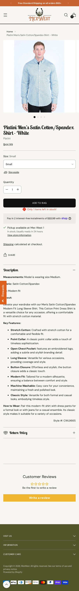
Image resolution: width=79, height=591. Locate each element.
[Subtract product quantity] (6, 189)
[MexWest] (39, 15)
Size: (9, 156)
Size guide (13, 172)
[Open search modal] (66, 15)
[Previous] (11, 3)
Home (10, 31)
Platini (6, 138)
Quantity (8, 182)
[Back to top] (6, 584)
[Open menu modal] (5, 15)
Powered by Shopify (12, 572)
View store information (19, 235)
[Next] (68, 3)
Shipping (8, 244)
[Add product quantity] (18, 189)
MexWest (25, 566)
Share (11, 255)
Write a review (39, 498)
